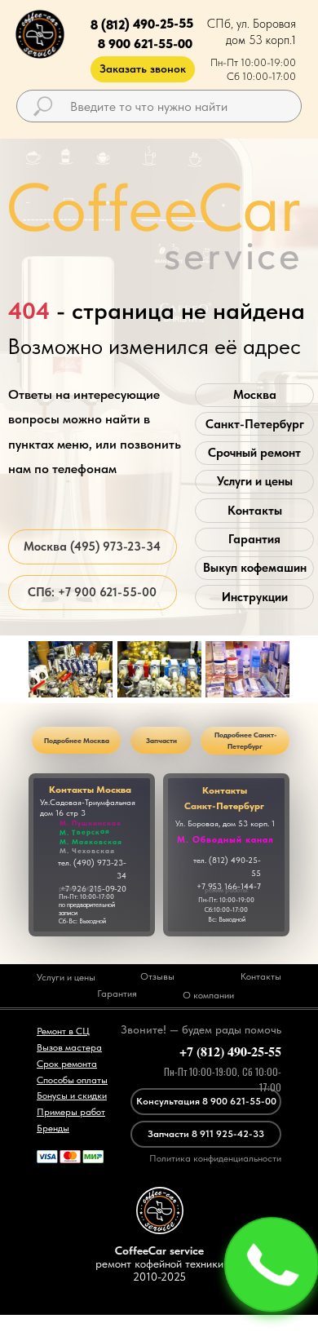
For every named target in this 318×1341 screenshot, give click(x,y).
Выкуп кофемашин (255, 567)
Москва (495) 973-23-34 (92, 546)
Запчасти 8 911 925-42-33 (206, 1134)
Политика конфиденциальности (215, 1158)
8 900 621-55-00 (145, 43)
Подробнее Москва (76, 740)
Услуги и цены (255, 481)
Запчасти (161, 740)
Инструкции (255, 597)
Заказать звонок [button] (142, 68)
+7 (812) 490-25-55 (230, 1051)
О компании (208, 995)
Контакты (254, 510)
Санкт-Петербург (254, 424)
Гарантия (254, 539)
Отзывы (157, 976)
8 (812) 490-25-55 (141, 24)
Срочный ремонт (254, 452)
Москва (254, 394)
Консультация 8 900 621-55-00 (206, 1101)
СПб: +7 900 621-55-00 (92, 592)
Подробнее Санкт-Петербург (245, 740)
